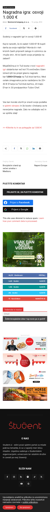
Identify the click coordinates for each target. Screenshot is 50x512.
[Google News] (28, 483)
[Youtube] (21, 483)
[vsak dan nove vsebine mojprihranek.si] (23, 266)
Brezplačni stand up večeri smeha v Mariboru (12, 168)
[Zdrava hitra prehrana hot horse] (25, 402)
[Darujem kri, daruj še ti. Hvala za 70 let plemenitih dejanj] (25, 368)
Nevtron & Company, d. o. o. (18, 22)
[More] (35, 28)
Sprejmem (9, 507)
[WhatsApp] (27, 148)
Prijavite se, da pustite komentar (25, 192)
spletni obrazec (12, 105)
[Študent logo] (25, 425)
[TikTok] (34, 477)
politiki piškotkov (30, 502)
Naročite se (40, 299)
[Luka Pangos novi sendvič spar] (25, 352)
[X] (20, 148)
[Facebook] (14, 148)
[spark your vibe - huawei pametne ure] (25, 385)
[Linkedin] (33, 148)
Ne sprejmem (25, 507)
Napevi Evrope (40, 165)
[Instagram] (14, 477)
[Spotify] (27, 477)
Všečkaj (42, 275)
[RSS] (21, 477)
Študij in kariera (9, 7)
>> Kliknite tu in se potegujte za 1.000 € (22, 127)
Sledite (42, 281)
